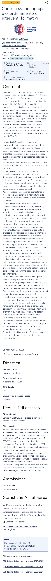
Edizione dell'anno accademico (24, 561)
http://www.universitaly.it (23, 545)
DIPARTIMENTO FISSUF (14, 349)
